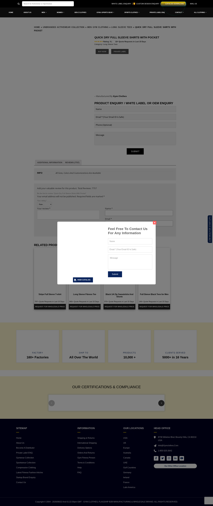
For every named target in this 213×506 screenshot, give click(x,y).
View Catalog (83, 280)
